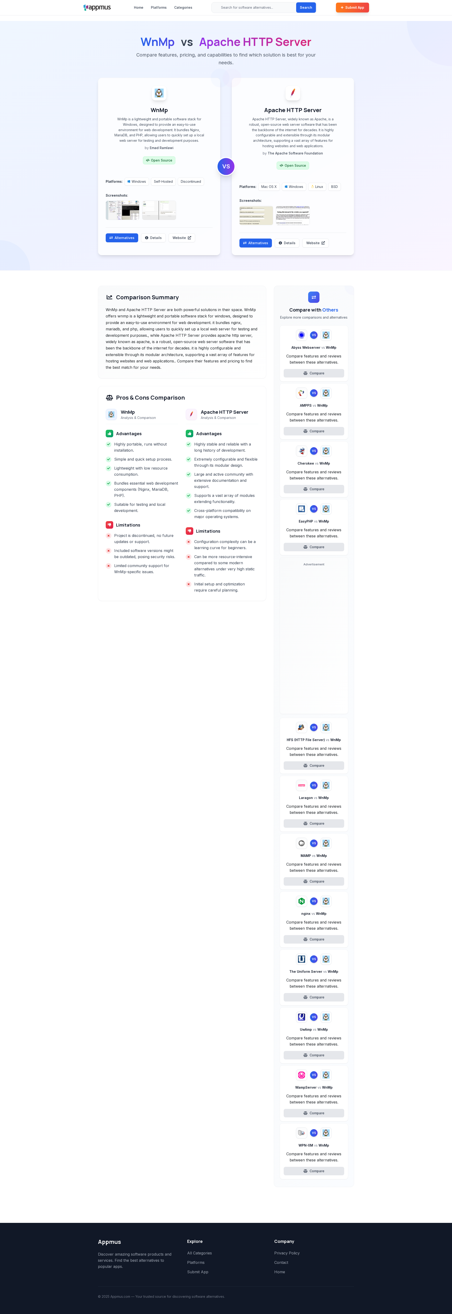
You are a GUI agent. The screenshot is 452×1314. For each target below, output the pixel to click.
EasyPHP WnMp (314, 521)
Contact (281, 1262)
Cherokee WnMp (314, 463)
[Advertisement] (314, 639)
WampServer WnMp (314, 1087)
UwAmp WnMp (314, 1029)
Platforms (159, 7)
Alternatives (124, 238)
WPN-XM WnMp (314, 1145)
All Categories (199, 1253)
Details (156, 238)
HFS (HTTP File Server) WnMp (314, 740)
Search (306, 7)
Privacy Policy (287, 1253)
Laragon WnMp (314, 798)
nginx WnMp (314, 914)
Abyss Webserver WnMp (313, 347)
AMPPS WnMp (314, 405)
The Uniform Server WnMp (313, 971)
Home (138, 7)
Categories (183, 7)
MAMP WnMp (314, 856)
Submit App (354, 7)
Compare (317, 373)
